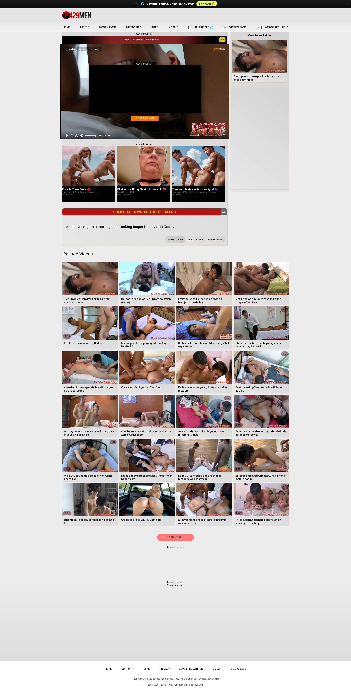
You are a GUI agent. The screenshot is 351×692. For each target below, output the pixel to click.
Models (173, 27)
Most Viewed (107, 27)
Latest (84, 27)
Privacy (165, 668)
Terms (146, 668)
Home (66, 27)
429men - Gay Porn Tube (171, 685)
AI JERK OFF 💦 (201, 27)
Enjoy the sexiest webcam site (141, 39)
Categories (133, 27)
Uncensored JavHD (273, 27)
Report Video (215, 239)
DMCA (216, 668)
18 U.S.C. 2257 (237, 668)
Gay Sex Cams (235, 27)
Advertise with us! (191, 668)
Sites (154, 27)
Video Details (195, 239)
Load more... (175, 537)
